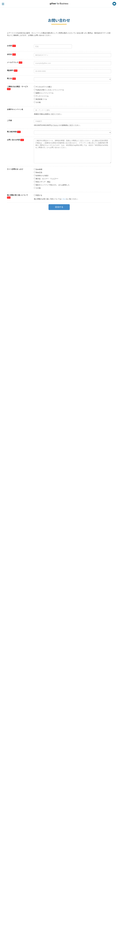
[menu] (3, 4)
